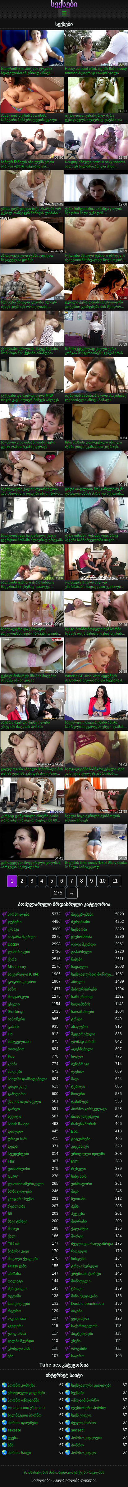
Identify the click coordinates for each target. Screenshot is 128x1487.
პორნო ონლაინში (23, 1400)
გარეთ (14, 1109)
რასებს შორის (83, 1124)
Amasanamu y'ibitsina (26, 1408)
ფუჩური (14, 922)
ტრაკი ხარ (17, 1139)
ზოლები (15, 1071)
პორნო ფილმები (23, 1423)
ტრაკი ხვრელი (84, 1266)
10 (103, 881)
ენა (10, 1356)
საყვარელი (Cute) (23, 974)
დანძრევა (80, 1101)
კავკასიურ (80, 1146)
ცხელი (14, 1004)
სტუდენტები (18, 1154)
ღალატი (15, 1281)
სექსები (64, 4)
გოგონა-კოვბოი (22, 982)
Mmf (74, 1161)
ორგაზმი (79, 1348)
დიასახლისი (19, 1169)
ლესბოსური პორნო (88, 1408)
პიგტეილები (82, 1333)
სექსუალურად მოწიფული (93, 974)
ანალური (79, 1026)
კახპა (12, 1064)
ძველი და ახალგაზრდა (92, 1244)
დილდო (15, 1131)
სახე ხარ (78, 1176)
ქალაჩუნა (79, 1229)
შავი (75, 1079)
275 (58, 892)
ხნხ (10, 1445)
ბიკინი (76, 1311)
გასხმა (13, 1026)
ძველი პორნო (83, 1423)
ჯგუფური (15, 1326)
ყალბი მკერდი (21, 1341)
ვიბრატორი (81, 1184)
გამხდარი (16, 1094)
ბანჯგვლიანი (19, 1041)
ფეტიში (14, 1296)
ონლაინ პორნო (85, 1400)
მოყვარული (18, 997)
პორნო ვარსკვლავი (89, 1109)
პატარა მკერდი (21, 937)
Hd (10, 1034)
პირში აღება (19, 914)
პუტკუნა (78, 1214)
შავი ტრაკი (17, 1221)
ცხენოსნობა (81, 937)
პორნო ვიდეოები (86, 1438)
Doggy (13, 944)
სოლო (77, 1056)
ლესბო (77, 1071)
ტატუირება (80, 1139)
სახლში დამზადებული (27, 1079)
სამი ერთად (82, 997)
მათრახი (79, 1221)
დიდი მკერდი (83, 944)
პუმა (75, 1206)
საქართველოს (84, 1326)
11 (115, 881)
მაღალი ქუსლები (23, 1259)
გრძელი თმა (19, 1348)
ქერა (12, 959)
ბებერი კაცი (18, 1251)
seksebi (14, 1430)
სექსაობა (79, 929)
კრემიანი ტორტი (86, 1273)
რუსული (78, 1169)
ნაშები (76, 959)
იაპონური (16, 1019)
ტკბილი (78, 1086)
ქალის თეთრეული (24, 1101)
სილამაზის (80, 1004)
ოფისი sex (17, 1318)
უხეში (75, 1341)
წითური (78, 1094)
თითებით (16, 1049)
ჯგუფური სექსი (21, 1199)
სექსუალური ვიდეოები (91, 1385)
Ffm (11, 1161)
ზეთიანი (78, 1199)
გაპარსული (81, 952)
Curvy (13, 1176)
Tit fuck (14, 1244)
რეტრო (14, 1311)
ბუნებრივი (80, 1064)
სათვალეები (19, 1303)
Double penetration (87, 1303)
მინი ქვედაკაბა (84, 1296)
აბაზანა (14, 1273)
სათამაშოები (82, 1012)
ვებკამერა (80, 1318)
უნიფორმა (17, 1333)
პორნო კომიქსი (21, 1385)
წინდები (78, 1259)
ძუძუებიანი (80, 922)
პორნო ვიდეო (83, 1453)
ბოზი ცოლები (20, 1191)
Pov (11, 1056)
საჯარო (77, 1356)
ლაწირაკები (19, 952)
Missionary (17, 967)
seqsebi (78, 1430)
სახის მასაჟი (18, 1124)
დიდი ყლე (17, 1086)
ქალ (12, 1236)
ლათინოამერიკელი (25, 1184)
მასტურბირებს (84, 989)
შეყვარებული (83, 1034)
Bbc (74, 1131)
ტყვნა (13, 1438)
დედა (13, 1146)
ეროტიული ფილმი (88, 1154)
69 (10, 1214)
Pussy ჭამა (17, 1266)
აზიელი (78, 982)
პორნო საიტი (19, 1453)
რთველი (79, 1251)
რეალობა (16, 1206)
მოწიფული (80, 1281)
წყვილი (14, 1116)
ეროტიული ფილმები (26, 1393)
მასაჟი (13, 1229)
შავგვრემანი (82, 914)
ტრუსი (76, 1019)
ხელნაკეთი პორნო (24, 1415)
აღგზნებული (82, 1049)
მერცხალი (17, 1288)
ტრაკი (13, 929)
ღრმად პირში (83, 1041)
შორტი (77, 1236)
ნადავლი (79, 967)
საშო (12, 989)
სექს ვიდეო (81, 1415)
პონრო (77, 1445)
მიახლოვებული (85, 1116)
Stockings (16, 1012)
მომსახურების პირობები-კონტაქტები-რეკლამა (64, 1472)
